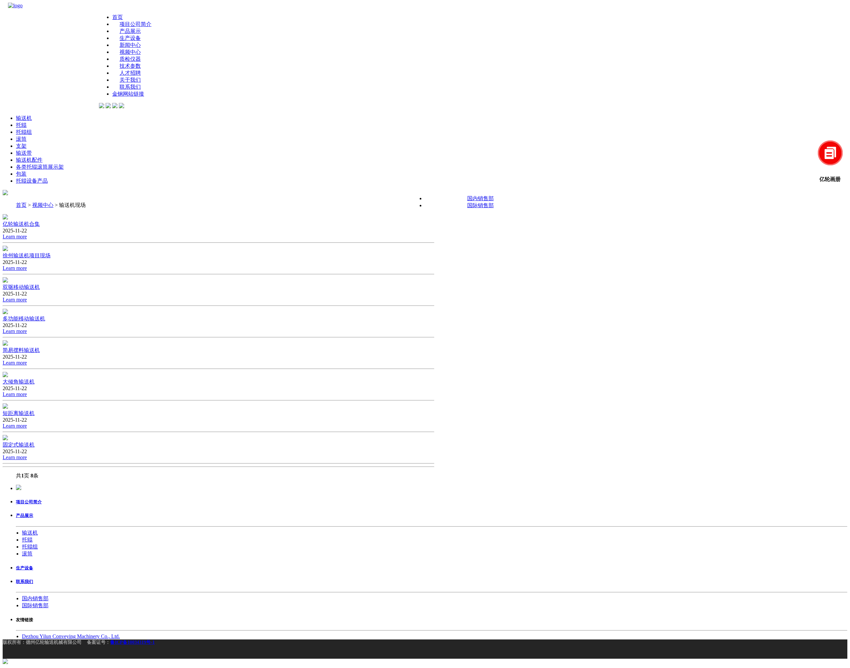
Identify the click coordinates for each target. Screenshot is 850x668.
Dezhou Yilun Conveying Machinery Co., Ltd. (71, 636)
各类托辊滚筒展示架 (40, 167)
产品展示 (130, 31)
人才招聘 (130, 73)
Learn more (15, 236)
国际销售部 (480, 205)
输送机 (24, 118)
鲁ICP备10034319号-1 (132, 642)
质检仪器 (130, 59)
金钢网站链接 (128, 94)
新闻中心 (130, 45)
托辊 (21, 125)
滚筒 (21, 139)
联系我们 (130, 87)
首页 (117, 17)
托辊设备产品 (32, 181)
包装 (21, 174)
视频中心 (130, 52)
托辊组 (24, 132)
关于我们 (130, 80)
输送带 (24, 153)
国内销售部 (480, 198)
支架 (21, 146)
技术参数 (130, 66)
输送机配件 (29, 160)
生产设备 (130, 38)
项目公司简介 (135, 24)
